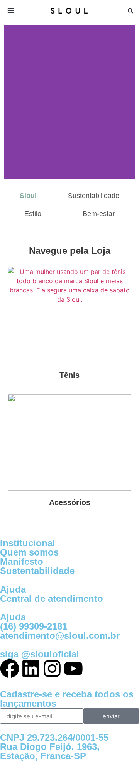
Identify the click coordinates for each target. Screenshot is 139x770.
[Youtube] (73, 668)
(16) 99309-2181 (33, 626)
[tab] (28, 196)
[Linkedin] (31, 668)
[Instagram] (52, 668)
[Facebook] (9, 668)
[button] (11, 10)
